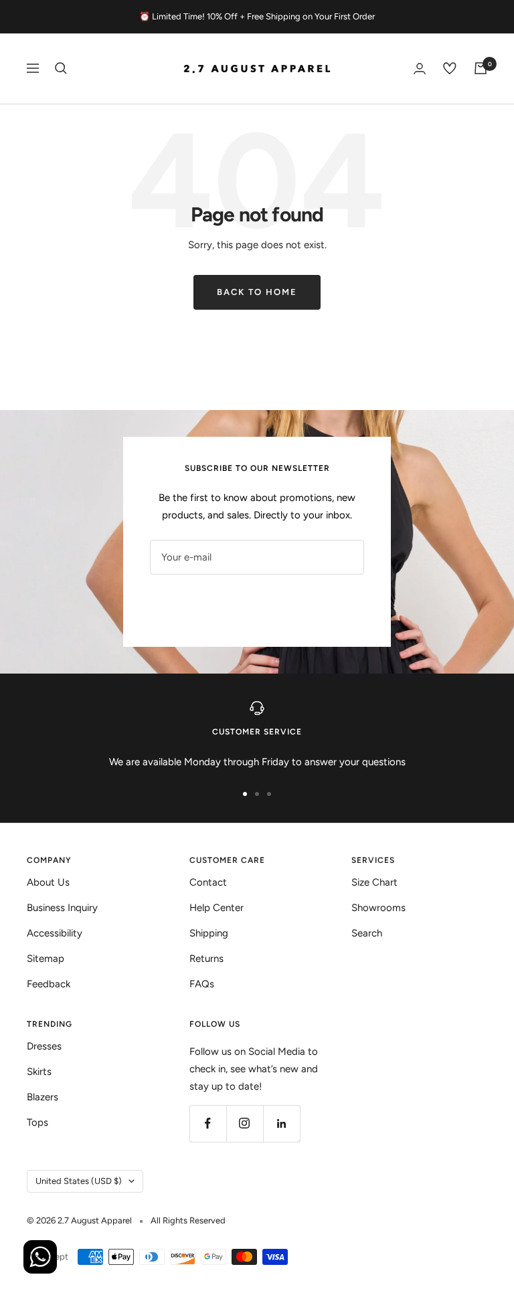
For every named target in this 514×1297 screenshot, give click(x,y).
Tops (37, 1122)
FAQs (201, 984)
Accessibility (54, 933)
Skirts (39, 1072)
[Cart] (480, 68)
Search (366, 933)
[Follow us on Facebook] (207, 1123)
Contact (208, 882)
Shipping (208, 933)
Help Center (216, 908)
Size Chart (374, 882)
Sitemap (45, 959)
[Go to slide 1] (245, 794)
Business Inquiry (62, 908)
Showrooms (378, 908)
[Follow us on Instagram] (244, 1123)
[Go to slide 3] (269, 794)
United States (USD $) (78, 1181)
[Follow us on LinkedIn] (281, 1123)
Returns (206, 959)
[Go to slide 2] (257, 794)
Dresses (44, 1046)
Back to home (257, 292)
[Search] (61, 68)
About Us (48, 882)
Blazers (42, 1097)
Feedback (48, 984)
